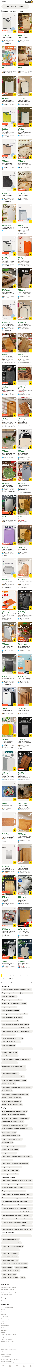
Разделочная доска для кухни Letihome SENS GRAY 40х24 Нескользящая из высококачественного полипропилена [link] (8, 389)
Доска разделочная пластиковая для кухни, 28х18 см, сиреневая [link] (8, 550)
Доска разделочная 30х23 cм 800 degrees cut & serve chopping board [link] (9, 614)
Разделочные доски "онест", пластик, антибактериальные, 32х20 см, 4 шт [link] (7, 742)
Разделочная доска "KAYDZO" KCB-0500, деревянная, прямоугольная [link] (23, 932)
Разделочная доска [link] (23, 518)
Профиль (30, 1366)
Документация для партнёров (9, 1292)
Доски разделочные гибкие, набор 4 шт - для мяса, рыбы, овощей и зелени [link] (8, 70)
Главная (3, 1366)
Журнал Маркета (5, 1356)
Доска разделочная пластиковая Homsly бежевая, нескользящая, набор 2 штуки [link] (8, 164)
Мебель (3, 1309)
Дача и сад (4, 1330)
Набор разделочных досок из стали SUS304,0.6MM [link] (23, 899)
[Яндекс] (13, 1362)
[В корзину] (15, 31)
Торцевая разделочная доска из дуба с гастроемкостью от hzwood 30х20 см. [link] (24, 421)
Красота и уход (5, 1325)
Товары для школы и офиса (8, 1334)
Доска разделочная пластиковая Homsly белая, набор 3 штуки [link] (7, 260)
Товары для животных (7, 1339)
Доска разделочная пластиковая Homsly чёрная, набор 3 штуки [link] (8, 196)
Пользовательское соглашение (9, 1349)
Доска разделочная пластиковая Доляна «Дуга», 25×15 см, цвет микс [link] (24, 260)
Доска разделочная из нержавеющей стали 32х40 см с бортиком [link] (24, 647)
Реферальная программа (8, 1300)
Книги (3, 1332)
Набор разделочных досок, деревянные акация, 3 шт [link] (23, 711)
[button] (32, 6)
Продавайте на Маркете (7, 1289)
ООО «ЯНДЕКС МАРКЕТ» (12, 1359)
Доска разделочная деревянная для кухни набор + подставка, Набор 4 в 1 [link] (25, 806)
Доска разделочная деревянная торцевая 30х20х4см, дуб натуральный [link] (8, 293)
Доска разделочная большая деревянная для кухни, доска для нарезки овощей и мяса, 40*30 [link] (25, 196)
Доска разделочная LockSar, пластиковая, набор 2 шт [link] (8, 775)
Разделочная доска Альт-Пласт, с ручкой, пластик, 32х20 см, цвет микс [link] (24, 293)
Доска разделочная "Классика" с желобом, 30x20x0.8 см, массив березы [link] (24, 357)
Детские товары (5, 1343)
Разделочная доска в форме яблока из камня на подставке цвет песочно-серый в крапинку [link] (24, 964)
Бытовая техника (5, 1312)
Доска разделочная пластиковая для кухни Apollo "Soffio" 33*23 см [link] (24, 131)
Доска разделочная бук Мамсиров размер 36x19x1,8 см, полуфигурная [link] (8, 836)
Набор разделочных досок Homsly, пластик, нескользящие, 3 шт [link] (8, 325)
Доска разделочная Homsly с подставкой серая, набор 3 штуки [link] (7, 582)
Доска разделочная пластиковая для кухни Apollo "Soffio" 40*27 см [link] (8, 101)
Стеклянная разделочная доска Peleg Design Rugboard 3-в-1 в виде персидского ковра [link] (8, 932)
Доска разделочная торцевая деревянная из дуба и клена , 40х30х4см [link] (25, 389)
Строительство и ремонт (7, 1341)
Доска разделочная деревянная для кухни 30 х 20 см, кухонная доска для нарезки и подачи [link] (25, 70)
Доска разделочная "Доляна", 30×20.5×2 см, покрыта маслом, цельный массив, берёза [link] (9, 357)
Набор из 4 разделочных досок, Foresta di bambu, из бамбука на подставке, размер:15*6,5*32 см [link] (25, 679)
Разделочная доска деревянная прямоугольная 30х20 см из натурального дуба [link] (24, 775)
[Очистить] (27, 6)
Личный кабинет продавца (8, 1287)
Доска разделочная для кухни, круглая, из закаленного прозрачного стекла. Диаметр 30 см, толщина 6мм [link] (9, 454)
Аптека (3, 1323)
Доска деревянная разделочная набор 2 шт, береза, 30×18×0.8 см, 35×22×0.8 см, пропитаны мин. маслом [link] (8, 421)
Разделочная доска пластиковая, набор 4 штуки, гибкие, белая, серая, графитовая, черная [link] (8, 711)
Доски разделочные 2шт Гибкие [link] (24, 486)
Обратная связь (5, 1352)
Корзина (23, 1366)
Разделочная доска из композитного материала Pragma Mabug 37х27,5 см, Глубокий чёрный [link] (9, 679)
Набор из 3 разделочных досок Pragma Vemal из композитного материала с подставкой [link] (24, 837)
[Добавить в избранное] (15, 15)
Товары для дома (5, 1321)
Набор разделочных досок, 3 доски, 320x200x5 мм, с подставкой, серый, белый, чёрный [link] (7, 647)
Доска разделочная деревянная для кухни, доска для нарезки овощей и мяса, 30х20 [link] (24, 38)
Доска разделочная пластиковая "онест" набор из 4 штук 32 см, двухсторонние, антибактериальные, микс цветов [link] (25, 454)
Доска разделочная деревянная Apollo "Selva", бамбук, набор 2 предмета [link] (24, 869)
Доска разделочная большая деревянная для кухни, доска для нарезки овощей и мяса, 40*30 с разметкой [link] (25, 164)
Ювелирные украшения (7, 1346)
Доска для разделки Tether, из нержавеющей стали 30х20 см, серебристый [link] (24, 742)
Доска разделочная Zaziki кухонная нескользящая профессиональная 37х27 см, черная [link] (25, 614)
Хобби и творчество (6, 1328)
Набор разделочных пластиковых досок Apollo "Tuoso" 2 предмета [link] (25, 325)
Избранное (17, 1366)
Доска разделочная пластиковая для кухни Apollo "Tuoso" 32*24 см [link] (24, 101)
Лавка (10, 1366)
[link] (16, 989)
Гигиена (3, 1314)
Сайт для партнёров (6, 1294)
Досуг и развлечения (7, 1307)
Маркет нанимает (6, 1354)
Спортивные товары (6, 1337)
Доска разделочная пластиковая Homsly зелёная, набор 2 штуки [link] (8, 131)
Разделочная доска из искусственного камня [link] (8, 228)
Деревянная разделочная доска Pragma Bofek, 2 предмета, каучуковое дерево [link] (25, 582)
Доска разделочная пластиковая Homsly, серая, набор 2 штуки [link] (23, 228)
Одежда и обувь (5, 1318)
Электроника (4, 1316)
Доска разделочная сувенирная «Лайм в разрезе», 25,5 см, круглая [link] (9, 486)
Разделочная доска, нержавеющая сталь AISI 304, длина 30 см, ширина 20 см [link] (9, 519)
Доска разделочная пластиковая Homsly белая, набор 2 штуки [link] (7, 38)
